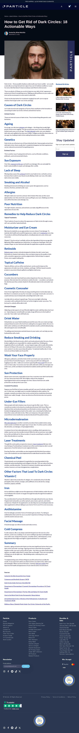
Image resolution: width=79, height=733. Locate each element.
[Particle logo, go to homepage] (15, 6)
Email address (7, 663)
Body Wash (32, 642)
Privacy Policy (45, 697)
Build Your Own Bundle (67, 624)
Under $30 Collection (35, 652)
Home (6, 16)
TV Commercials (8, 638)
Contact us (6, 630)
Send (25, 666)
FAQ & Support (7, 625)
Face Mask (32, 634)
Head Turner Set (65, 648)
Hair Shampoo (33, 640)
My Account (6, 632)
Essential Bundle (65, 634)
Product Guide (7, 636)
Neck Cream (32, 632)
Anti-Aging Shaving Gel (36, 623)
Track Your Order (8, 634)
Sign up (65, 154)
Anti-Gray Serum (34, 636)
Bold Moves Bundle (66, 630)
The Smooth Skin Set (66, 650)
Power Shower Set (65, 638)
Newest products (34, 656)
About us (6, 627)
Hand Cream (32, 627)
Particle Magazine (8, 623)
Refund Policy (71, 697)
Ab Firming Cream (34, 650)
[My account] (61, 6)
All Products (32, 654)
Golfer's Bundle (64, 642)
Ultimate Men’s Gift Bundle (68, 626)
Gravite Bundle (64, 628)
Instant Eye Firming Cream (37, 625)
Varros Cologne (33, 646)
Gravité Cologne (34, 644)
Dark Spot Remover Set (67, 646)
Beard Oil (32, 638)
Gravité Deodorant (34, 648)
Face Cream (32, 621)
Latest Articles (13, 16)
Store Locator (7, 640)
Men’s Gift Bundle (65, 644)
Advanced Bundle (65, 636)
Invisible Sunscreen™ (35, 630)
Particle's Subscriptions (67, 654)
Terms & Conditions (58, 697)
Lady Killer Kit (64, 640)
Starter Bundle (64, 632)
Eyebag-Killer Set (65, 652)
